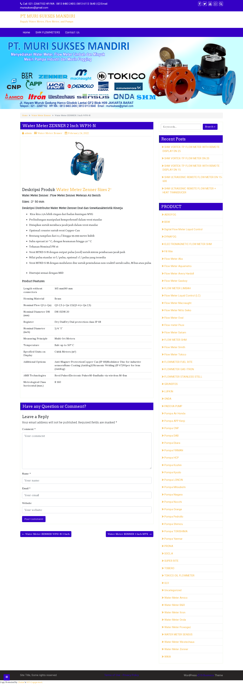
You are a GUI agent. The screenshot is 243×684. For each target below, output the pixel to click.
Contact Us (72, 32)
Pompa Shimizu (173, 524)
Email (26, 488)
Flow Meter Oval (173, 317)
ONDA (167, 398)
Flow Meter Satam (175, 332)
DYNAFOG (170, 236)
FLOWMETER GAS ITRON (179, 369)
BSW (167, 222)
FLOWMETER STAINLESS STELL (183, 376)
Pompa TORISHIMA (175, 531)
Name (26, 473)
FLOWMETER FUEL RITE (178, 362)
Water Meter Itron (174, 612)
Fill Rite (168, 251)
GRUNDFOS (171, 384)
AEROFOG (170, 214)
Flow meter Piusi (174, 325)
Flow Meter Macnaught (177, 303)
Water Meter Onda (175, 619)
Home (26, 32)
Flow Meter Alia (173, 258)
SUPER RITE (171, 560)
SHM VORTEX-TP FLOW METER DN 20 (186, 158)
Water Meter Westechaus (179, 642)
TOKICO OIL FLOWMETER (179, 575)
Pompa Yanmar (173, 538)
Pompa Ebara (172, 443)
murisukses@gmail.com (34, 7)
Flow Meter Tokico (175, 354)
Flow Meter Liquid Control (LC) (182, 295)
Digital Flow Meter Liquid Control (183, 229)
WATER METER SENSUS (178, 634)
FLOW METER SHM (175, 339)
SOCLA (168, 553)
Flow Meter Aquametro (178, 266)
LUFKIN (168, 391)
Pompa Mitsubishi (175, 487)
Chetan (21, 682)
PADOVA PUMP (173, 406)
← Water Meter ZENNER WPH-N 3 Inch (46, 534)
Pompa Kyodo (172, 472)
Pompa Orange (173, 509)
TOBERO (169, 568)
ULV (166, 583)
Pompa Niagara (173, 494)
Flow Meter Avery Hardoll (179, 273)
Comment (29, 429)
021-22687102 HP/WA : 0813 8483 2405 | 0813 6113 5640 (62, 3)
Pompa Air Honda (174, 413)
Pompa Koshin (173, 465)
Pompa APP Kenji (174, 421)
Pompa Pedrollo (173, 516)
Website (27, 503)
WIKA (167, 656)
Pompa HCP (171, 457)
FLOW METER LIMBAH (177, 288)
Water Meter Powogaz (177, 627)
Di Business (207, 675)
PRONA (168, 546)
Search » (210, 126)
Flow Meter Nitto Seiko (177, 310)
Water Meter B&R (174, 605)
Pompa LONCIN (173, 479)
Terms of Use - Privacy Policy (121, 675)
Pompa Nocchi (173, 501)
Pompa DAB (171, 435)
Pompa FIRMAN (173, 450)
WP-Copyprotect (34, 682)
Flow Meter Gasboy (175, 280)
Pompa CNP (171, 428)
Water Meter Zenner (41, 115)
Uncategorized (172, 590)
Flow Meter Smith (174, 347)
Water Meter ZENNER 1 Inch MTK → (130, 534)
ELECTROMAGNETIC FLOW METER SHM (188, 244)
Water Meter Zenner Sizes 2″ (84, 189)
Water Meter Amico (175, 597)
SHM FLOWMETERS (47, 32)
